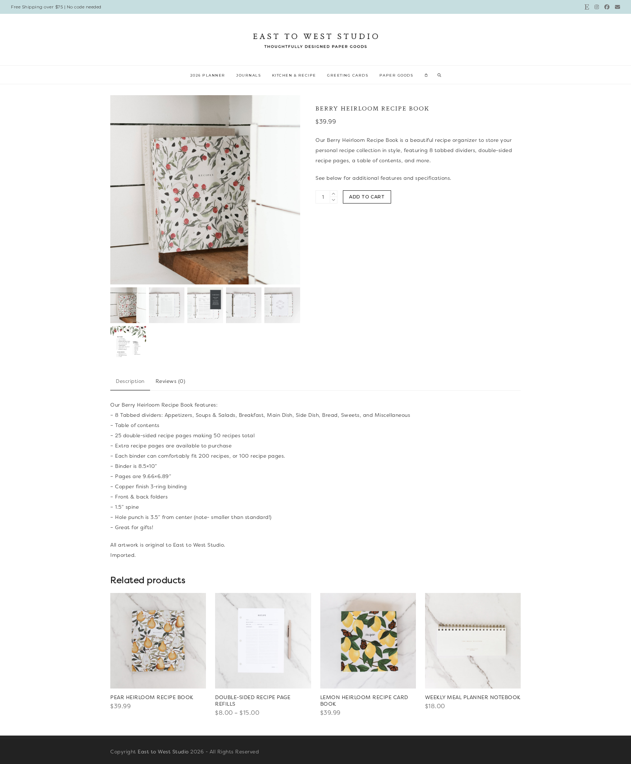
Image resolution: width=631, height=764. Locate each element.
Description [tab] (130, 381)
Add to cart (367, 196)
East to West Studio (163, 751)
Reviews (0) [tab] (171, 381)
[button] (426, 75)
